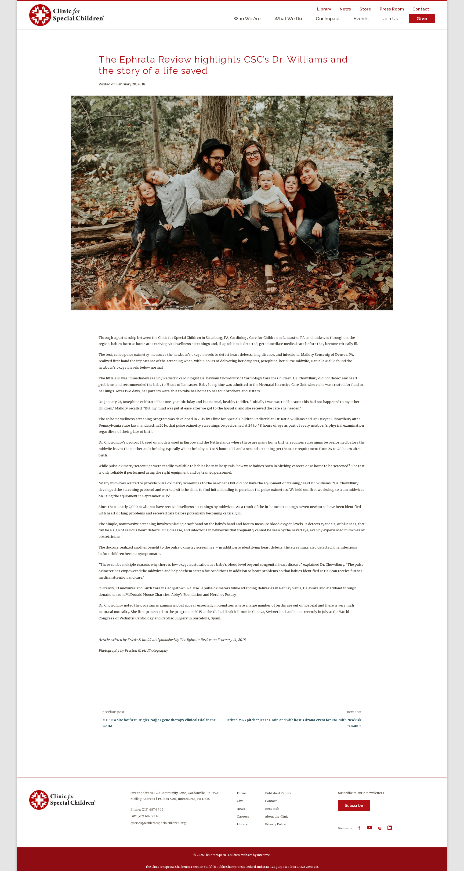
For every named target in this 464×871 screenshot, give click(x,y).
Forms (242, 793)
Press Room (392, 9)
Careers (243, 816)
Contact (420, 9)
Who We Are (247, 18)
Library (324, 9)
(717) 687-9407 (152, 809)
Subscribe (354, 805)
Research (272, 809)
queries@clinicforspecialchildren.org (158, 823)
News (345, 9)
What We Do (288, 18)
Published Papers (278, 793)
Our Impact (328, 18)
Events (361, 18)
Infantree (263, 855)
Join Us (390, 18)
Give (421, 18)
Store (365, 9)
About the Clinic (276, 816)
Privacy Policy (275, 824)
